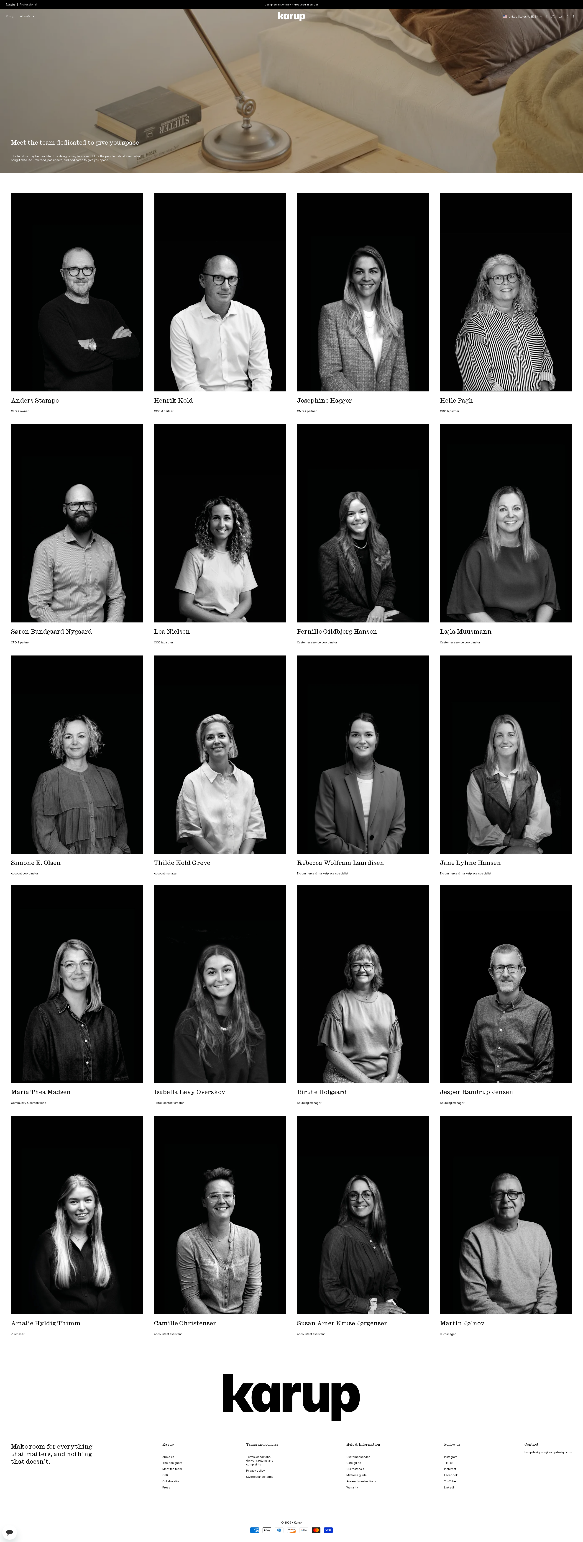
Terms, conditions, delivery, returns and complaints (259, 1460)
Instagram (450, 1457)
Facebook (451, 1475)
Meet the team (172, 1469)
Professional (28, 4)
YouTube (450, 1481)
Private (10, 4)
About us (27, 16)
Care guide (353, 1463)
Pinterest (450, 1469)
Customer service (358, 1457)
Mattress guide (356, 1475)
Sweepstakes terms (259, 1476)
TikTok (448, 1463)
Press (166, 1487)
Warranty (352, 1487)
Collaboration (171, 1481)
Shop (10, 16)
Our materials (355, 1469)
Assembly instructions (361, 1481)
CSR (165, 1475)
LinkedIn (449, 1487)
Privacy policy (255, 1470)
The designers (172, 1463)
